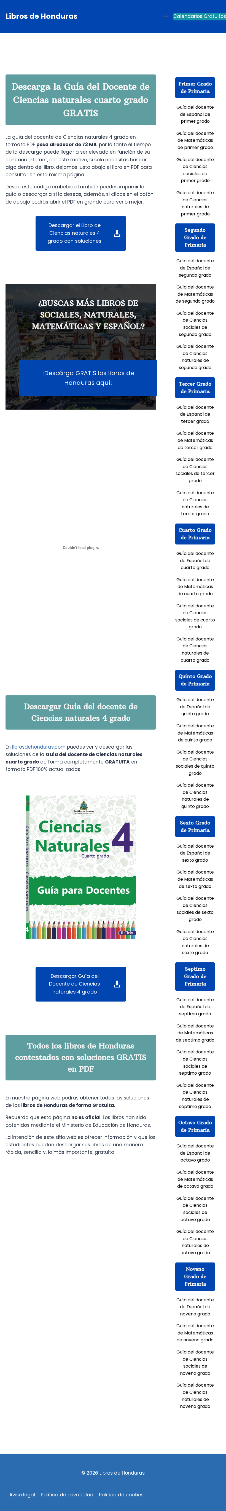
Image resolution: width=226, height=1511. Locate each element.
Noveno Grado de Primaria (195, 1276)
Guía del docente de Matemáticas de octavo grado (195, 1179)
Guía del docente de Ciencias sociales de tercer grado (195, 470)
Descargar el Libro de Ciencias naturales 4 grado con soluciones (74, 233)
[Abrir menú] (165, 16)
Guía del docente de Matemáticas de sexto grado (195, 879)
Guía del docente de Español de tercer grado (195, 414)
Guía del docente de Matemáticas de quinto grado (195, 733)
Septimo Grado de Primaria (195, 976)
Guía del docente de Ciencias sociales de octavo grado (195, 1209)
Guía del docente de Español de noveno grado (195, 1307)
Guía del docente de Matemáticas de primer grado (195, 140)
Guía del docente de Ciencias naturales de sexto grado (195, 942)
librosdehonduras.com (39, 747)
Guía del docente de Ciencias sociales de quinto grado (195, 762)
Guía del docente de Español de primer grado (195, 114)
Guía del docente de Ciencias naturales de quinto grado (195, 796)
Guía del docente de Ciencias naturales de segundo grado (195, 357)
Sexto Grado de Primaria (195, 826)
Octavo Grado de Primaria (195, 1126)
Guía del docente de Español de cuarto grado (195, 560)
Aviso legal (22, 1494)
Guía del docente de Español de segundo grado (195, 268)
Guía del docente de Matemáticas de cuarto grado (195, 586)
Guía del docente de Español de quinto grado (195, 706)
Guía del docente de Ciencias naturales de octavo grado (195, 1242)
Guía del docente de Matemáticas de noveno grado (195, 1333)
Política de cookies (121, 1494)
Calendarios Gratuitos (199, 16)
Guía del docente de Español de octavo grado (195, 1153)
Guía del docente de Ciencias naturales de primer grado (195, 203)
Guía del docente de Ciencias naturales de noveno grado (195, 1395)
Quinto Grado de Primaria (195, 680)
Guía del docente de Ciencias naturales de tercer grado (195, 503)
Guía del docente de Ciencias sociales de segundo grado (195, 324)
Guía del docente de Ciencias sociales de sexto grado (195, 909)
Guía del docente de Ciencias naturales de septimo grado (195, 1096)
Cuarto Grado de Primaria (195, 534)
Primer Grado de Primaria (195, 87)
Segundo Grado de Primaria (195, 237)
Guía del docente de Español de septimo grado (195, 1007)
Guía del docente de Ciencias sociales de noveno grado (195, 1362)
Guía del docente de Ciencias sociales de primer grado (195, 170)
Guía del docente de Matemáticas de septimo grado (195, 1033)
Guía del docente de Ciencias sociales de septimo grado (195, 1062)
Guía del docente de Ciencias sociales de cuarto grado (195, 616)
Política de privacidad (67, 1494)
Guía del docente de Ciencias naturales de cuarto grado (195, 649)
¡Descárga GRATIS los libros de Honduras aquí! (88, 378)
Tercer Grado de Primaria (195, 387)
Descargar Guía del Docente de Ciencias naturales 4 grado (74, 984)
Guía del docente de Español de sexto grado (195, 853)
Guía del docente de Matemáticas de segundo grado (195, 294)
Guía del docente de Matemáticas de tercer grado (195, 440)
